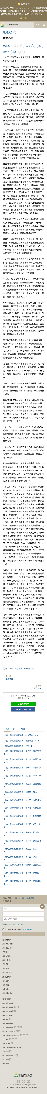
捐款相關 (5, 985)
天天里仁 (5, 1039)
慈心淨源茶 (6, 1043)
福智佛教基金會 (7, 1003)
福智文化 (5, 1019)
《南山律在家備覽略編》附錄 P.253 (19, 746)
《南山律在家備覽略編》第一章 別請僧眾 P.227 (23, 817)
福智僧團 (5, 956)
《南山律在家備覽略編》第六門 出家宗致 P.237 (23, 777)
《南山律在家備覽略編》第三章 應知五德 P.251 (23, 752)
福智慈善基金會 (7, 1023)
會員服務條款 (28, 1087)
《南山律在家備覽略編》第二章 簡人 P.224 (21, 850)
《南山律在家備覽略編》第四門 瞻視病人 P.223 (23, 866)
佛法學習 (5, 981)
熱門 (15, 729)
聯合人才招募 (7, 972)
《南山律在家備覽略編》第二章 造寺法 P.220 (22, 874)
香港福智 (5, 1060)
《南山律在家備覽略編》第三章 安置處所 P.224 (23, 842)
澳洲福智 (5, 1064)
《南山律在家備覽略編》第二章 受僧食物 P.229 (23, 809)
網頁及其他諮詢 (7, 993)
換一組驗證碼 (18, 924)
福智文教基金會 (7, 1007)
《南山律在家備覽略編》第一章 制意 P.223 (21, 858)
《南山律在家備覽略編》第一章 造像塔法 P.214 (23, 882)
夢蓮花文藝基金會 (8, 1031)
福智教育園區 (7, 1011)
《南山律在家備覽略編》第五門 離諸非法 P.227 (23, 825)
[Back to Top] (42, 906)
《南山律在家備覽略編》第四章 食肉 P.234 (21, 793)
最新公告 (5, 964)
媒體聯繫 (5, 989)
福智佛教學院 (7, 1015)
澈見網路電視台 (7, 1027)
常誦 (23, 729)
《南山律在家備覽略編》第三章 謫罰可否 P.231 (23, 801)
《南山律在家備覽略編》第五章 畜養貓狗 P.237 (23, 785)
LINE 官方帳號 (23, 704)
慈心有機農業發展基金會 (11, 1035)
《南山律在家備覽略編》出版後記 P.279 (21, 741)
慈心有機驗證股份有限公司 (11, 1047)
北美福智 (5, 1051)
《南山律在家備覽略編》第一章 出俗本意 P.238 (23, 769)
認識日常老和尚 (7, 944)
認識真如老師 (7, 948)
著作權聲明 (10, 1087)
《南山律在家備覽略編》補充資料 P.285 (21, 735)
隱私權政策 (27, 929)
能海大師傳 (9, 32)
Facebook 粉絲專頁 (23, 709)
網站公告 (37, 1087)
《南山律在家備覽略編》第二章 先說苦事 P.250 (23, 760)
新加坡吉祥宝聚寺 (8, 1055)
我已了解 (23, 18)
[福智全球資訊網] (9, 25)
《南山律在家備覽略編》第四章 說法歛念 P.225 (23, 833)
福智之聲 (5, 960)
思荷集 (4, 952)
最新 (7, 729)
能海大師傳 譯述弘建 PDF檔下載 (18, 669)
